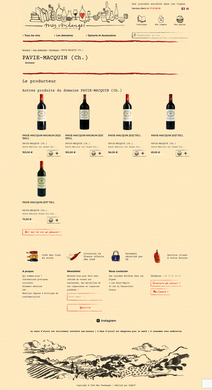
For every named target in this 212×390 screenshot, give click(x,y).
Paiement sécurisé (32, 286)
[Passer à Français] (183, 9)
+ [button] (57, 153)
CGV (24, 290)
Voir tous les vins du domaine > (43, 232)
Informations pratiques (35, 279)
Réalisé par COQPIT (125, 385)
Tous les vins (32, 35)
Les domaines (64, 35)
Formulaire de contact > (166, 283)
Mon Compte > (160, 291)
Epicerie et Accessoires (102, 35)
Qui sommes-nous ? (32, 276)
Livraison (27, 283)
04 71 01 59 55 (154, 8)
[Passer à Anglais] (187, 9)
